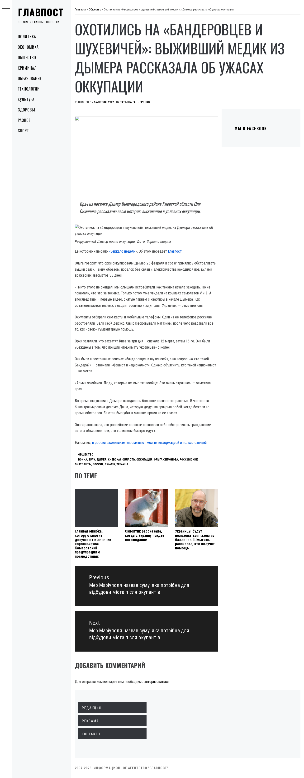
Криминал (27, 68)
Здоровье (27, 110)
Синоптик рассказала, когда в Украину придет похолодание (145, 535)
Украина (122, 464)
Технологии (29, 89)
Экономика (28, 47)
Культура (26, 99)
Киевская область (121, 459)
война (82, 459)
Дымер (101, 459)
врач (92, 459)
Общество (27, 57)
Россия (98, 464)
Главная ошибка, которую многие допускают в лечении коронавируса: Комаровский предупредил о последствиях (93, 544)
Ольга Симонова (166, 459)
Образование (30, 78)
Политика (27, 36)
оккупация (144, 459)
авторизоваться (156, 681)
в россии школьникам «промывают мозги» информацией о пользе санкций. (149, 442)
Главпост (40, 12)
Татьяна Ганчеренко (135, 102)
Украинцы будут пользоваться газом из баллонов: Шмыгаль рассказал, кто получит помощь (195, 539)
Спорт (23, 131)
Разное (24, 120)
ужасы (110, 464)
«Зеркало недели (122, 251)
